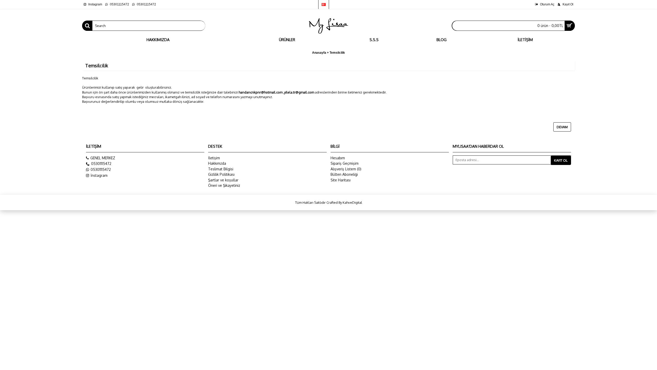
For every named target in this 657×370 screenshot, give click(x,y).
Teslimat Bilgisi (220, 169)
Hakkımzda (217, 163)
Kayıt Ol (560, 160)
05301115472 (101, 169)
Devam (562, 127)
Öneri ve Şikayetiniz (224, 185)
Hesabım (338, 158)
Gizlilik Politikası (221, 174)
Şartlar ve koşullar (223, 180)
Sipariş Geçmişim (345, 163)
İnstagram (99, 175)
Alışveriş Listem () (346, 169)
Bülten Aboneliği (344, 174)
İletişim (214, 158)
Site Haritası (341, 180)
